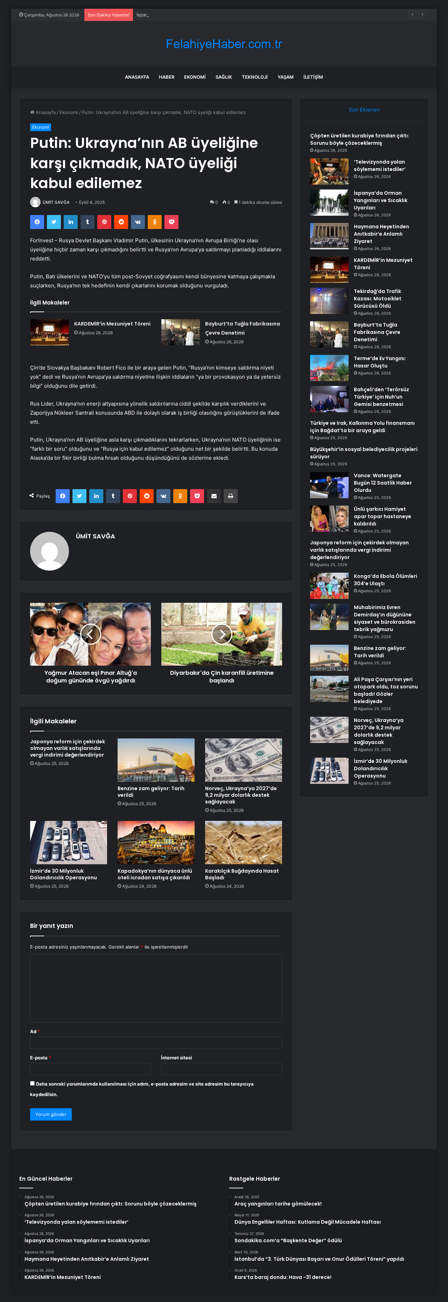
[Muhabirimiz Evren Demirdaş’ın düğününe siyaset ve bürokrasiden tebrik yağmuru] (329, 617)
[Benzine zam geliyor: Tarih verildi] (156, 760)
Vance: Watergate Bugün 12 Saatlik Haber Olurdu (383, 483)
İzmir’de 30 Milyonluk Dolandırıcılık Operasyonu (63, 874)
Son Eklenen (364, 109)
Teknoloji (255, 77)
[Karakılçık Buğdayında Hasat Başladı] (243, 842)
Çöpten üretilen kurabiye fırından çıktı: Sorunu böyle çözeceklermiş (359, 139)
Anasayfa (137, 77)
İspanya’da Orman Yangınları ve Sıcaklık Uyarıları (187, 14)
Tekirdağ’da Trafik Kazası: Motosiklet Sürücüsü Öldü (377, 298)
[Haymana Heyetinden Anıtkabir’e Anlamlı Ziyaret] (329, 236)
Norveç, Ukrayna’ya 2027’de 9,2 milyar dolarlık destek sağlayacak (241, 795)
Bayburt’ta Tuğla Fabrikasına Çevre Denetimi (377, 332)
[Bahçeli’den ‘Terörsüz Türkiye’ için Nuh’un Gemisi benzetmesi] (329, 399)
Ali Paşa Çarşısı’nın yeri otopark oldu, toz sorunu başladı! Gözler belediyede (386, 690)
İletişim (313, 77)
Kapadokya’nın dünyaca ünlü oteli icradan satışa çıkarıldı (155, 874)
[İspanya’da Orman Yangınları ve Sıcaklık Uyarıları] (329, 202)
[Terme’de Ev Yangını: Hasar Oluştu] (329, 368)
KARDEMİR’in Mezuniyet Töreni (112, 323)
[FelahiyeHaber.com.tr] (224, 43)
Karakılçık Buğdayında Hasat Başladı (242, 874)
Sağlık (224, 77)
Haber (166, 77)
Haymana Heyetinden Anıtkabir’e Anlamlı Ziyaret (381, 234)
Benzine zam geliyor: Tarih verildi (151, 792)
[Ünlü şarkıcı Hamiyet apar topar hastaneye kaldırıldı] (329, 519)
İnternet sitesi (176, 1057)
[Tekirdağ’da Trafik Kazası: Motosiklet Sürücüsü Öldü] (329, 301)
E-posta (40, 1057)
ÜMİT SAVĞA (56, 202)
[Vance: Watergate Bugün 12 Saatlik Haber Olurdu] (329, 485)
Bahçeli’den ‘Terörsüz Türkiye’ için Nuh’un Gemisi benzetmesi (381, 397)
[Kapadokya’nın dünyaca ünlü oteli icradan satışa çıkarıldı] (156, 842)
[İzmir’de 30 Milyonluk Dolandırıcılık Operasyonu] (68, 842)
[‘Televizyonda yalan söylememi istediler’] (329, 171)
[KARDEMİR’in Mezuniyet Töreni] (49, 332)
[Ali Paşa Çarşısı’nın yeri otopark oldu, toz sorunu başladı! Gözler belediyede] (329, 689)
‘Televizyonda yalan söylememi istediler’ (380, 165)
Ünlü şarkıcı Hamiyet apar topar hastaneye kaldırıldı (382, 516)
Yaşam (286, 77)
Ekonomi (195, 77)
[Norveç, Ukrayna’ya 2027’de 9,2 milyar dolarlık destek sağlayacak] (243, 760)
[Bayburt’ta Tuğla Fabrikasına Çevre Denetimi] (180, 332)
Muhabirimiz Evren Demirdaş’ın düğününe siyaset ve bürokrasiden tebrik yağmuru (384, 618)
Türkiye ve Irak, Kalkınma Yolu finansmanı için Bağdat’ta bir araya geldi (362, 427)
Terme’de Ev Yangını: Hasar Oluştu (380, 362)
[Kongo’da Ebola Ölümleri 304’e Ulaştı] (329, 586)
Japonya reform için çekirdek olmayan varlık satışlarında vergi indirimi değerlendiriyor (67, 748)
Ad (35, 1031)
